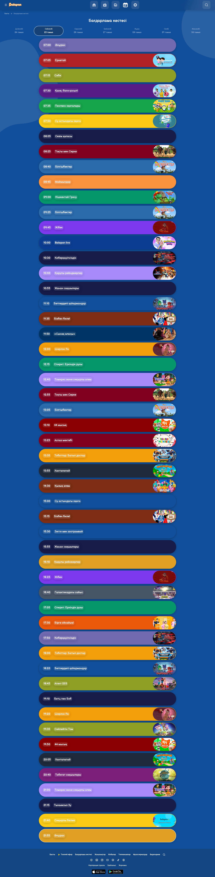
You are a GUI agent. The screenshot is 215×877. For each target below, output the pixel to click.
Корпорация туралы (96, 865)
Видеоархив (155, 855)
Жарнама (123, 865)
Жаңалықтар (100, 855)
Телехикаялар (124, 855)
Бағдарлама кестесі (83, 855)
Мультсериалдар (140, 855)
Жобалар (112, 855)
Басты (6, 14)
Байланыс (112, 865)
